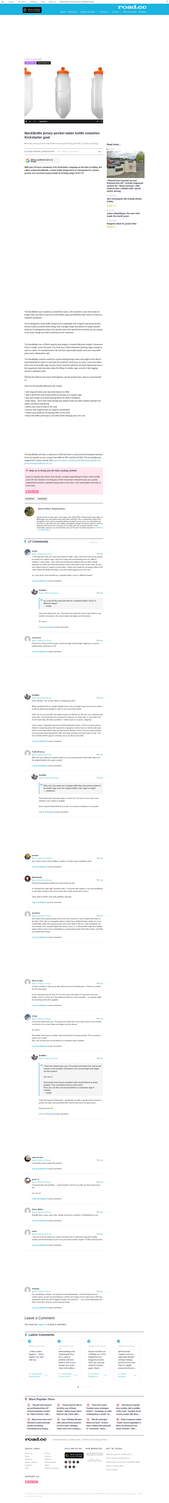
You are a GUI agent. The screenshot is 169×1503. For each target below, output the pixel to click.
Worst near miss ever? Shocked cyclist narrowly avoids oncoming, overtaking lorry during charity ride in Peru (39, 1425)
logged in (42, 1324)
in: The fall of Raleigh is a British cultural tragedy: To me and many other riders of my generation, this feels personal (94, 1375)
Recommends (50, 1462)
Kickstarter (42, 498)
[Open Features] (110, 11)
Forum (47, 1453)
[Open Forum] (120, 11)
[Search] (3, 1)
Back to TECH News (34, 59)
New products (43, 63)
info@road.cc (126, 1454)
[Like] (98, 554)
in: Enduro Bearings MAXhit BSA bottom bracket (124, 1375)
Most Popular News (42, 1399)
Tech (27, 1468)
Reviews (28, 1459)
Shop (47, 1465)
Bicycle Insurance (52, 1468)
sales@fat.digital (133, 1462)
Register (43, 581)
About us (28, 1453)
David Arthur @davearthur (51, 509)
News (27, 1456)
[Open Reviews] (78, 11)
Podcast (48, 1459)
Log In (34, 581)
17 (102, 151)
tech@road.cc (124, 1458)
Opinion (48, 1456)
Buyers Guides (31, 1462)
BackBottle (30, 498)
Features (28, 1465)
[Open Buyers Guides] (97, 11)
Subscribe (33, 492)
